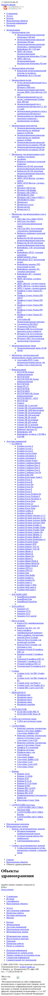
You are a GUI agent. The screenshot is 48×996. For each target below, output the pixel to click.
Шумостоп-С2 (23, 209)
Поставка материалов (16, 915)
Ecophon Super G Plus (26, 585)
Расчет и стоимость (15, 946)
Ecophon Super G (24, 582)
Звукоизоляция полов (21, 80)
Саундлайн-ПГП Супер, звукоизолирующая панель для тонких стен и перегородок (31, 362)
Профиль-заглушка (25, 750)
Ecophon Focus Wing (26, 508)
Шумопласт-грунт (25, 204)
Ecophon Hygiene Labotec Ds (30, 532)
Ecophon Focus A (24, 479)
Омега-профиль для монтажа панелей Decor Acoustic (30, 636)
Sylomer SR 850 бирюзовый (29, 427)
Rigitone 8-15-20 (24, 781)
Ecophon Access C (25, 448)
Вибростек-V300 (24, 176)
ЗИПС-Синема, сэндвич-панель (31, 288)
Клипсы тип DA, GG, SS (28, 628)
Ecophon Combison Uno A (28, 470)
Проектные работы (15, 913)
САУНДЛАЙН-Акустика (23, 805)
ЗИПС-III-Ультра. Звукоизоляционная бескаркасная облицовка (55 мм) (32, 53)
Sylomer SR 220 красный (28, 415)
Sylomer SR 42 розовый (27, 420)
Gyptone (15, 671)
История (10, 899)
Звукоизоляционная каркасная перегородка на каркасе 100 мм (31, 143)
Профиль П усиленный (27, 747)
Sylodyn (20, 403)
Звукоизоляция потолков (23, 68)
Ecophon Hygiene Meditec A (29, 534)
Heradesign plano (24, 702)
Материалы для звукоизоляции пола (28, 154)
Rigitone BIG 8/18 (25, 793)
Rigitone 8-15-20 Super (27, 783)
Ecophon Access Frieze (27, 453)
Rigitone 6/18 (23, 778)
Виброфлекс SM (24, 432)
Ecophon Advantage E (26, 458)
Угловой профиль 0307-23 (29, 664)
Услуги (9, 16)
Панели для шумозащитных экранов (28, 829)
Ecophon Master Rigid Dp (28, 563)
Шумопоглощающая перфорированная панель (28, 832)
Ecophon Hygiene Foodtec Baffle (31, 527)
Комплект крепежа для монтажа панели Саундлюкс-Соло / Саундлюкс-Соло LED (31, 737)
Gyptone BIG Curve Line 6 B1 (30, 688)
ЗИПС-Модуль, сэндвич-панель (31, 286)
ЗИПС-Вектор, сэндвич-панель (31, 283)
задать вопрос (7, 889)
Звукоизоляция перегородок (24, 126)
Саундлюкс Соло (25, 762)
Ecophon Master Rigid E (27, 566)
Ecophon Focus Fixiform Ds (29, 494)
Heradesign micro (24, 700)
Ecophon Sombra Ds (26, 580)
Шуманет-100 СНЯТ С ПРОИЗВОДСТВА (27, 193)
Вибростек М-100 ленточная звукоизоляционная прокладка (31, 167)
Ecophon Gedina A (25, 511)
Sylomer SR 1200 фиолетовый (30, 410)
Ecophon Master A (25, 551)
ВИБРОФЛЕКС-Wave (27, 257)
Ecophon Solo (23, 573)
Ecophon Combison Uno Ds (29, 472)
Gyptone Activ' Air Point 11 (29, 683)
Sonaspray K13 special (26, 616)
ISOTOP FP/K (23, 389)
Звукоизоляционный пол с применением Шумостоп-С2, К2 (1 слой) (32, 106)
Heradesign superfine (26, 704)
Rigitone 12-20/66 (24, 776)
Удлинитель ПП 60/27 (27, 326)
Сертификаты (12, 901)
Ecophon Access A (25, 446)
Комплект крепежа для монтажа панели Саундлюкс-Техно (31, 744)
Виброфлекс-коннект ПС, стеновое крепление (28, 270)
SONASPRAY (18, 606)
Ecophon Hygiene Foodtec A (29, 525)
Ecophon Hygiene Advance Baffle (31, 520)
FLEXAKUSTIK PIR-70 (28, 711)
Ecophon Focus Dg (25, 484)
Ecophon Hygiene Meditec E (29, 537)
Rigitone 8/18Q (23, 786)
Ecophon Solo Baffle (26, 575)
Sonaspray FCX (24, 611)
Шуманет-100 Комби (26, 190)
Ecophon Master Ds (25, 556)
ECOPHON (17, 444)
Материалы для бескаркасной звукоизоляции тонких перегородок (28, 356)
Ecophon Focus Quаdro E (28, 506)
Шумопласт (22, 202)
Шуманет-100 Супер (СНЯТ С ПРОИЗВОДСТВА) (31, 198)
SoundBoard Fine (24, 599)
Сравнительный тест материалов (21, 960)
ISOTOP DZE (23, 384)
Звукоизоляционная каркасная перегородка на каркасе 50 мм (31, 148)
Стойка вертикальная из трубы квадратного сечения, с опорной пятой (32, 850)
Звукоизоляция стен (21, 32)
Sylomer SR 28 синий (26, 417)
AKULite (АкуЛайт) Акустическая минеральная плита (29, 223)
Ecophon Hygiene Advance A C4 (31, 518)
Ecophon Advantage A (26, 456)
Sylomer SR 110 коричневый (30, 408)
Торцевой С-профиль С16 (29, 661)
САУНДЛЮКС (19, 726)
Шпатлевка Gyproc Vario (28, 800)
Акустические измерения (17, 910)
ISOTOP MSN (23, 391)
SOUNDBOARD (19, 594)
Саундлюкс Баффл (25, 757)
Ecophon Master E (25, 558)
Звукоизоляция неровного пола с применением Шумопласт (32, 112)
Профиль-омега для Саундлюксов (26, 753)
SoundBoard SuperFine (27, 601)
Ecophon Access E (25, 451)
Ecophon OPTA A (25, 568)
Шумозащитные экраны (17, 826)
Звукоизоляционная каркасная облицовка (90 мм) (31, 40)
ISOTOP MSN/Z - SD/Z (27, 398)
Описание (11, 941)
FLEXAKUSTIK (19, 709)
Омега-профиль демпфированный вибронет (29, 631)
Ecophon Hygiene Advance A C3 (31, 515)
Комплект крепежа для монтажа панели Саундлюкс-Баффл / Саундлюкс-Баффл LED (31, 730)
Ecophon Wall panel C (26, 589)
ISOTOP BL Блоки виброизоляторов (25, 373)
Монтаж (10, 918)
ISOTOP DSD (23, 377)
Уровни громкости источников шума (23, 955)
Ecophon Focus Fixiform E (28, 496)
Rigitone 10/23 (23, 774)
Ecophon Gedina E (25, 513)
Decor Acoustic (18, 621)
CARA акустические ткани (24, 719)
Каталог (10, 18)
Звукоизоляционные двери (24, 346)
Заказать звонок (8, 4)
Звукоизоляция (13, 30)
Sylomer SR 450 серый (27, 422)
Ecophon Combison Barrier (28, 463)
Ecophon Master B (25, 554)
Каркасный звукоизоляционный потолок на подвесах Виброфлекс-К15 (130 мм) (31, 73)
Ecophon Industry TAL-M (28, 549)
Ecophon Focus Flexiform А (29, 499)
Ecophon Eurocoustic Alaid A (29, 477)
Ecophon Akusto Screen (27, 460)
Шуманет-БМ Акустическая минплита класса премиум (30, 330)
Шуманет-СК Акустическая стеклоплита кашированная (29, 335)
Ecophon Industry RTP (27, 544)
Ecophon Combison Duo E (28, 468)
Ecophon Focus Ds (25, 487)
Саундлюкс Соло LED (27, 764)
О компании (12, 13)
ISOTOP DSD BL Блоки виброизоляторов (28, 380)
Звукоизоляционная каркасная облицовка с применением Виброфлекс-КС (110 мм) (31, 46)
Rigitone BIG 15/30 (25, 790)
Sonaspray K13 (23, 613)
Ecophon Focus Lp (25, 503)
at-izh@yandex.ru (27, 967)
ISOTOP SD (22, 401)
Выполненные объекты (17, 21)
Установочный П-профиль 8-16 (31, 666)
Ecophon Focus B (24, 482)
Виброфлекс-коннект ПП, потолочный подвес (29, 265)
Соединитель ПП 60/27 (27, 324)
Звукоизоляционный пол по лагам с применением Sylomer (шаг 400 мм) (30, 99)
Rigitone (15, 771)
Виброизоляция (19, 369)
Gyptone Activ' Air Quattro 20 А (31, 685)
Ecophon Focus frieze (26, 501)
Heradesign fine (23, 695)
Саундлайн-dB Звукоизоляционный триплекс (31, 320)
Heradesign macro (24, 697)
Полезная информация (16, 23)
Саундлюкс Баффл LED (28, 759)
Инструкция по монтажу (17, 939)
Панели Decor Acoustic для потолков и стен (29, 645)
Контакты (10, 25)
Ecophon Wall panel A (26, 587)
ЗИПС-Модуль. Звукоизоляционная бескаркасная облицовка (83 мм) (32, 61)
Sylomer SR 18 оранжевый (29, 413)
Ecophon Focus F (24, 491)
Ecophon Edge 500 (25, 475)
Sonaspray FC (23, 609)
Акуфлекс (21, 159)
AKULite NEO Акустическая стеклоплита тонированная (30, 229)
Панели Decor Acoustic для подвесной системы (29, 641)
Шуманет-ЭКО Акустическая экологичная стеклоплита (30, 339)
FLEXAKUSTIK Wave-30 (28, 714)
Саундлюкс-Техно (25, 766)
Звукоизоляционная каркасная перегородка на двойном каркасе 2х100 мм (31, 130)
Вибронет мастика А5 (27, 429)
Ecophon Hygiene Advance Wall (31, 523)
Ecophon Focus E (24, 489)
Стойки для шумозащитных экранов (28, 845)
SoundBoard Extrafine (26, 597)
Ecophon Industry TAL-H (28, 546)
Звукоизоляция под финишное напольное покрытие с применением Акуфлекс (31, 118)
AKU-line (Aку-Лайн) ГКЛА (30, 219)
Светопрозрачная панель (28, 841)
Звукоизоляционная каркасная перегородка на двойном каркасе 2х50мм (31, 137)
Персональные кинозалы (17, 824)
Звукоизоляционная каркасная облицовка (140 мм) (31, 36)
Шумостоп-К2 (23, 207)
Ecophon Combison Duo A (28, 465)
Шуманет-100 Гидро (26, 188)
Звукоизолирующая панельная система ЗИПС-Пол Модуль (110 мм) (32, 92)
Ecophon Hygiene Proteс (27, 542)
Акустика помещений (16, 441)
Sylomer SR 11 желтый (27, 405)
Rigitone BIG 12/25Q (26, 788)
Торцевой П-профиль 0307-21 (30, 659)
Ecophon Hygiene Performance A (31, 539)
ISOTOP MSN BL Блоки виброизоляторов (28, 394)
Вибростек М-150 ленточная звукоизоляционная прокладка (31, 172)
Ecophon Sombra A (25, 578)
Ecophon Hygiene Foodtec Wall (30, 530)
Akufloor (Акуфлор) (26, 157)
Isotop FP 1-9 (22, 386)
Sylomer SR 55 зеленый (27, 424)
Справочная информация (17, 957)
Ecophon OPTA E (25, 570)
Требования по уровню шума (19, 953)
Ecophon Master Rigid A (27, 561)
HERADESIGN (19, 692)
